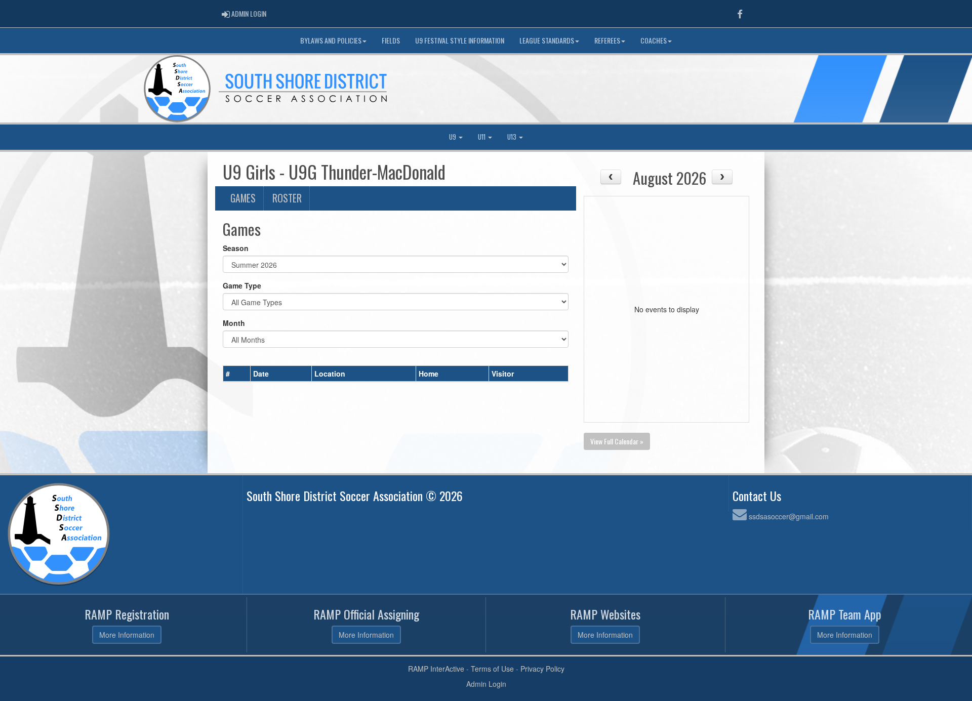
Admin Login (486, 684)
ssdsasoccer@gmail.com (789, 516)
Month (234, 323)
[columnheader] (237, 373)
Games (243, 198)
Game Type (242, 285)
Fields (391, 40)
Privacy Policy (542, 669)
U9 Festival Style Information (459, 40)
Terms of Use (492, 669)
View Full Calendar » (616, 441)
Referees (607, 40)
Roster (287, 198)
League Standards (546, 40)
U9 (453, 137)
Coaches (653, 40)
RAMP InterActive (436, 669)
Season (236, 248)
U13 (512, 137)
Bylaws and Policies (330, 40)
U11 (482, 137)
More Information (126, 635)
